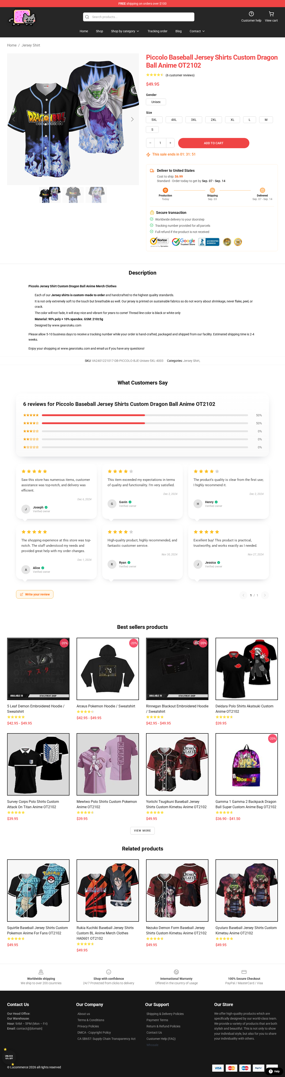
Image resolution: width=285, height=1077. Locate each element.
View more (142, 830)
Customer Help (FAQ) (161, 1039)
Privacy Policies (88, 1026)
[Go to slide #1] (50, 195)
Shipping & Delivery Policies (165, 1014)
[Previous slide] (14, 119)
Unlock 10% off (9, 1057)
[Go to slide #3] (96, 195)
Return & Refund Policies (163, 1026)
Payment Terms (157, 1020)
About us (83, 1014)
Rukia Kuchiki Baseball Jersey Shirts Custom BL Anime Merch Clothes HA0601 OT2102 (105, 933)
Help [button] (277, 1071)
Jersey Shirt (31, 45)
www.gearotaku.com (66, 325)
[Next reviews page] (265, 595)
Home (11, 45)
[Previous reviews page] (243, 595)
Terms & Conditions (90, 1020)
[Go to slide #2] (73, 195)
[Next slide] (132, 119)
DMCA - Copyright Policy (94, 1032)
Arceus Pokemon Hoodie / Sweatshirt (106, 706)
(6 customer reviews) (180, 75)
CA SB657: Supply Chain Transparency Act (106, 1039)
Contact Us (154, 1032)
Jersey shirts (60, 295)
